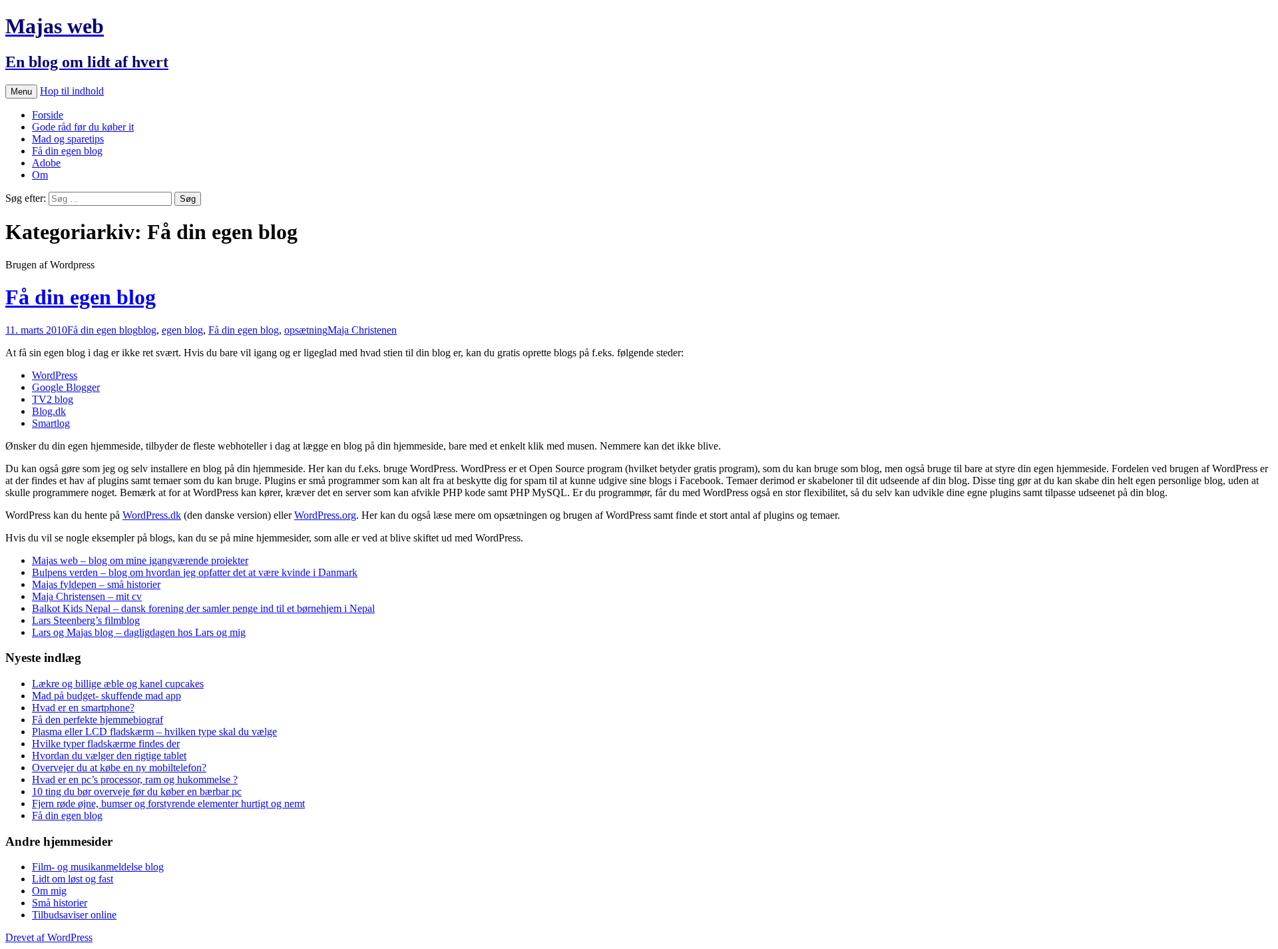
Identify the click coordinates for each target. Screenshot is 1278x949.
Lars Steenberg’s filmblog (86, 620)
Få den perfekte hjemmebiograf (97, 719)
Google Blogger (66, 387)
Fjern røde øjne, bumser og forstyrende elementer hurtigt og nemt (168, 803)
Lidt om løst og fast (72, 878)
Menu (21, 92)
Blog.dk (49, 411)
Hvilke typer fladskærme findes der (106, 743)
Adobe (46, 162)
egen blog (182, 330)
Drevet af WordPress (49, 937)
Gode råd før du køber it (83, 127)
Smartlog (51, 423)
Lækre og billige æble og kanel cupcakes (118, 683)
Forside (47, 115)
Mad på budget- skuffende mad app (106, 695)
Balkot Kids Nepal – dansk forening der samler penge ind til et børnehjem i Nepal (203, 608)
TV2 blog (52, 399)
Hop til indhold (72, 91)
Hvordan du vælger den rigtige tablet (109, 755)
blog (147, 330)
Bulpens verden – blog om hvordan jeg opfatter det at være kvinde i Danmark (194, 572)
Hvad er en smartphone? (83, 707)
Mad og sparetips (68, 139)
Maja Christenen (362, 330)
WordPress (54, 375)
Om (40, 174)
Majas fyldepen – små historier (96, 584)
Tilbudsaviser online (74, 914)
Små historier (59, 902)
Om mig (49, 890)
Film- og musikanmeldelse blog (98, 866)
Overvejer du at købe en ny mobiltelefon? (119, 767)
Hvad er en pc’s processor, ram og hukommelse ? (135, 779)
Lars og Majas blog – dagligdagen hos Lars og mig (139, 632)
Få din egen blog (67, 151)
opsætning (305, 330)
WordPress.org (325, 515)
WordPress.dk (151, 515)
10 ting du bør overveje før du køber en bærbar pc (137, 791)
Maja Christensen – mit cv (87, 596)
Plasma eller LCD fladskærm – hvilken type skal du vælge (154, 731)
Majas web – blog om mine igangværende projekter (140, 560)
